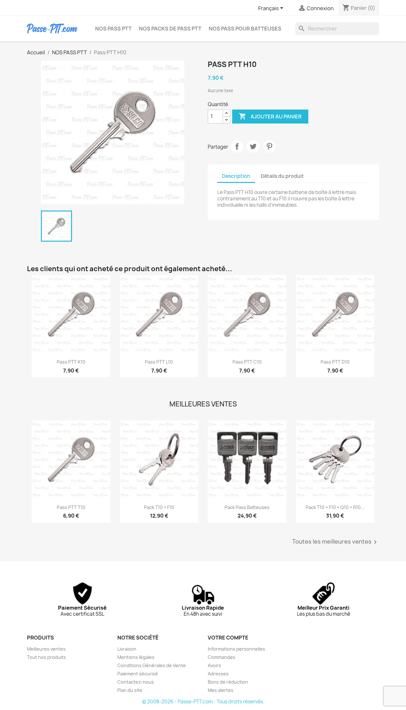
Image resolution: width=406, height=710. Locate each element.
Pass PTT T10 (71, 507)
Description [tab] (236, 176)
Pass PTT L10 (159, 362)
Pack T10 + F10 (159, 507)
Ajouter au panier (270, 116)
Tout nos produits (46, 657)
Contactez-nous (135, 682)
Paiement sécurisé (137, 674)
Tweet (253, 146)
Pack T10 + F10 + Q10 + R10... (335, 507)
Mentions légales (135, 657)
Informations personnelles (236, 649)
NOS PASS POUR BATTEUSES (245, 28)
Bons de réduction (228, 682)
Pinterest (269, 146)
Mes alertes (220, 690)
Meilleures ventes (46, 649)
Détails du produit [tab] (282, 176)
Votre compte (228, 637)
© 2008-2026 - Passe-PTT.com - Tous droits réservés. (203, 701)
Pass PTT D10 (335, 362)
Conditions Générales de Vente (151, 665)
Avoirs (214, 665)
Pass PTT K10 (71, 362)
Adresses (218, 674)
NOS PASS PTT (113, 28)
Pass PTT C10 (247, 362)
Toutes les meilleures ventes (335, 542)
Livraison (126, 649)
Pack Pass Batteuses (247, 507)
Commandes (221, 657)
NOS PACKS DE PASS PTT (170, 28)
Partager (237, 146)
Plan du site (129, 690)
